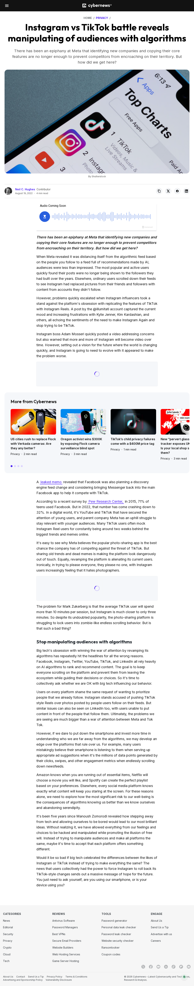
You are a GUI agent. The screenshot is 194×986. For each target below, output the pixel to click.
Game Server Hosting (65, 961)
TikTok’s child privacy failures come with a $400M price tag (133, 441)
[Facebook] (151, 966)
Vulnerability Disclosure (59, 979)
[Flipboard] (181, 966)
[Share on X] (168, 191)
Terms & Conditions (76, 976)
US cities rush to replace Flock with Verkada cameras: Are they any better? (33, 443)
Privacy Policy (54, 976)
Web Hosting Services (66, 954)
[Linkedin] (166, 966)
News (6, 920)
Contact (20, 976)
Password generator (114, 920)
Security (8, 934)
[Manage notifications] (184, 977)
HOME (88, 17)
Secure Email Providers (66, 940)
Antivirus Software (63, 920)
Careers (156, 940)
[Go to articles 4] (22, 466)
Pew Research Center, (105, 501)
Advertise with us (161, 934)
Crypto (7, 947)
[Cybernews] (97, 5)
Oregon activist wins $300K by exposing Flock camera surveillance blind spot (81, 443)
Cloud (6, 954)
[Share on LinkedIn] (186, 191)
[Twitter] (143, 966)
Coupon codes (111, 954)
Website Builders (62, 947)
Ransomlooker (111, 947)
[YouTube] (158, 966)
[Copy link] (159, 191)
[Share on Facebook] (177, 191)
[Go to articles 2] (15, 466)
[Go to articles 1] (12, 466)
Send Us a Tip (160, 927)
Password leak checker (116, 934)
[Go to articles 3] (18, 466)
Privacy (15, 454)
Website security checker (118, 940)
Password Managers (65, 927)
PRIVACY (102, 17)
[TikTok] (173, 966)
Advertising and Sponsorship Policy (23, 979)
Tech (6, 961)
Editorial (8, 927)
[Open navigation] (7, 5)
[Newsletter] (188, 966)
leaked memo (51, 482)
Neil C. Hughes (25, 189)
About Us (156, 920)
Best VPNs (58, 934)
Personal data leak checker (119, 927)
